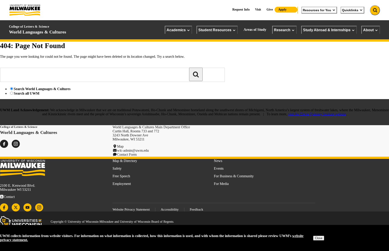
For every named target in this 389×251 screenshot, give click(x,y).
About (368, 30)
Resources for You (317, 10)
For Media (221, 184)
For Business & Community (234, 176)
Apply (282, 9)
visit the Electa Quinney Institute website (317, 114)
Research (282, 30)
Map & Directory (125, 161)
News (218, 161)
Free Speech (121, 176)
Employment (122, 184)
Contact (9, 197)
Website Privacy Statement (131, 209)
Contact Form (127, 154)
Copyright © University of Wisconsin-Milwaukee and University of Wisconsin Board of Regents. (112, 221)
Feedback (196, 209)
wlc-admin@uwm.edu (133, 150)
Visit (258, 9)
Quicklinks (350, 10)
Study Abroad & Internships (327, 30)
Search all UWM (26, 93)
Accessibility (170, 209)
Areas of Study (255, 29)
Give (270, 9)
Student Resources (214, 30)
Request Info (241, 9)
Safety (117, 168)
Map (120, 146)
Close (318, 238)
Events (219, 168)
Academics (176, 30)
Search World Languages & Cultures (42, 89)
